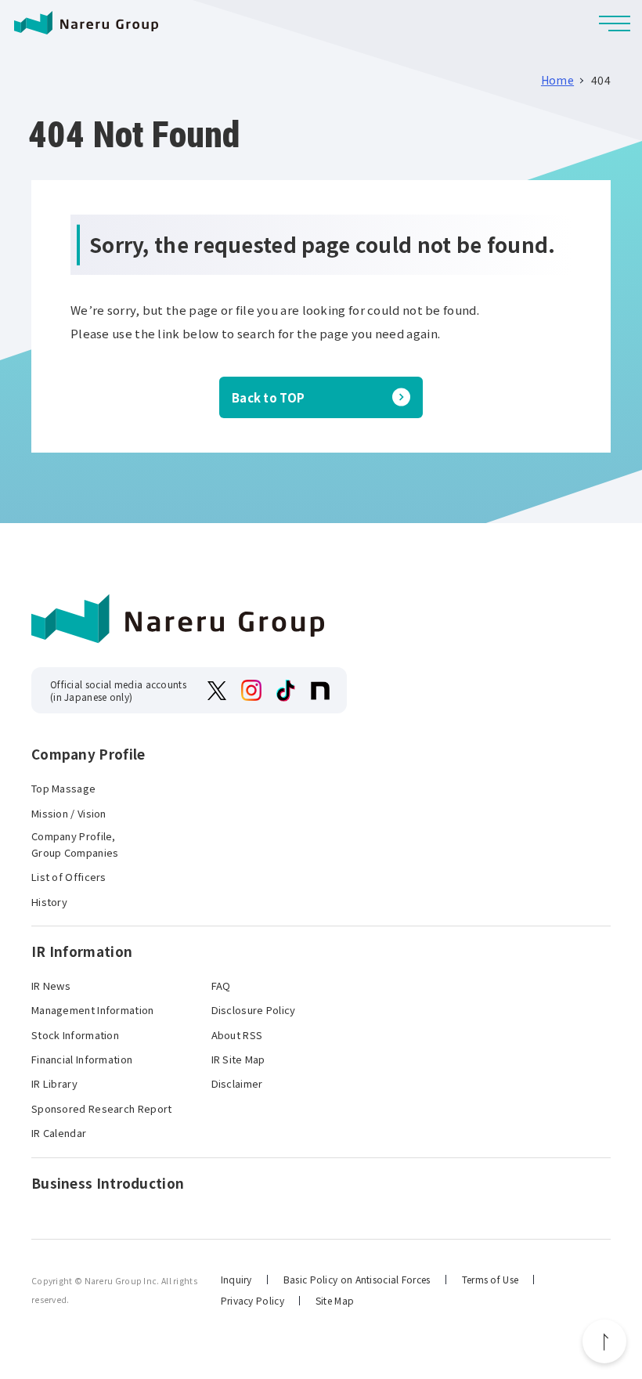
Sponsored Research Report (101, 1108)
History (49, 901)
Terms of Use (490, 1279)
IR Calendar (58, 1132)
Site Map (335, 1300)
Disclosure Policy (253, 1009)
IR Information (81, 951)
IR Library (54, 1083)
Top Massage (63, 788)
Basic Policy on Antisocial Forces (357, 1279)
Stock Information (75, 1034)
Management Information (92, 1009)
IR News (50, 985)
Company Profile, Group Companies (75, 844)
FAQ (221, 985)
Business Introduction (107, 1183)
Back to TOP (268, 397)
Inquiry (236, 1279)
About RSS (237, 1034)
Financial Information (81, 1059)
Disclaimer (237, 1083)
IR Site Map (238, 1059)
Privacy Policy (252, 1300)
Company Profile (88, 754)
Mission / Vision (68, 813)
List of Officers (68, 876)
